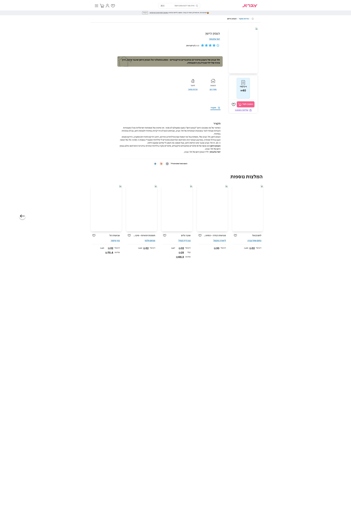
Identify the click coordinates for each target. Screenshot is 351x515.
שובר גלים (186, 235)
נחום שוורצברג (254, 240)
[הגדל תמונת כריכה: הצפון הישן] (243, 50)
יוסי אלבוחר (214, 39)
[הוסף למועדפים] (233, 104)
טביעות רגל (114, 235)
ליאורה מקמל (219, 240)
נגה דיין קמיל (184, 240)
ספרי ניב (213, 89)
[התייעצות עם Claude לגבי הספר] (161, 163)
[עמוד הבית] (252, 18)
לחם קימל (256, 235)
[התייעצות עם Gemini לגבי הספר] (155, 163)
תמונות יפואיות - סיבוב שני (144, 235)
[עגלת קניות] (102, 6)
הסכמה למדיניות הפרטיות (159, 13)
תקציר (213, 108)
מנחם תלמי (150, 240)
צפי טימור (115, 240)
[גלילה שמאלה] (22, 216)
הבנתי (145, 13)
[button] (96, 6)
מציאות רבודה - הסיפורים (214, 235)
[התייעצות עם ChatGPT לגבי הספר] (167, 163)
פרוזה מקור (244, 19)
